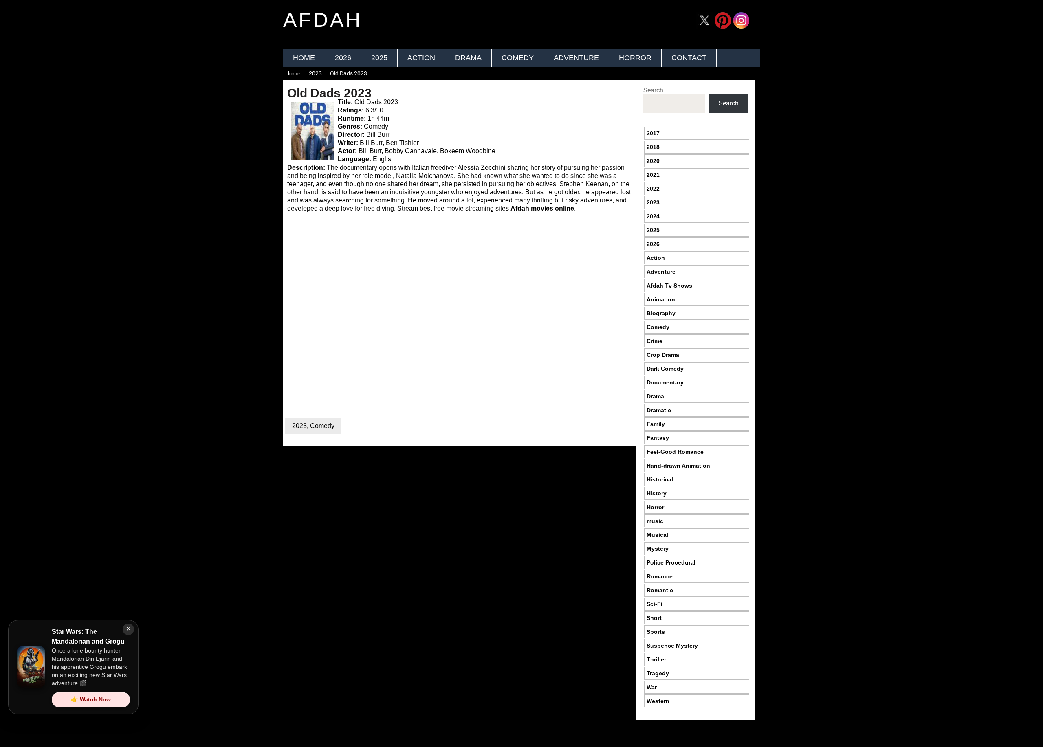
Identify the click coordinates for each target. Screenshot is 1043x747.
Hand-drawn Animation (678, 465)
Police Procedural (671, 562)
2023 (315, 73)
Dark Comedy (665, 368)
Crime (654, 341)
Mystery (658, 548)
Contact (688, 58)
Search (653, 90)
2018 (653, 147)
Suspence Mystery (672, 645)
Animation (661, 299)
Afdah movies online (542, 208)
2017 (653, 133)
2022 (653, 188)
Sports (656, 631)
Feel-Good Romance (675, 451)
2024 (653, 216)
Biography (661, 313)
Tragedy (658, 673)
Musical (657, 535)
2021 (653, 174)
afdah (322, 20)
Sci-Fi (654, 604)
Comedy (518, 58)
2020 (653, 161)
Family (656, 424)
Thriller (656, 659)
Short (654, 618)
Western (658, 701)
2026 (343, 58)
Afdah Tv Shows (669, 285)
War (652, 687)
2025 (379, 58)
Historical (660, 479)
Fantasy (658, 438)
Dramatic (659, 410)
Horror (635, 58)
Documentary (665, 382)
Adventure (576, 58)
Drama (468, 58)
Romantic (660, 590)
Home (304, 58)
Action (421, 58)
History (657, 493)
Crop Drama (663, 355)
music (655, 521)
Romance (660, 576)
